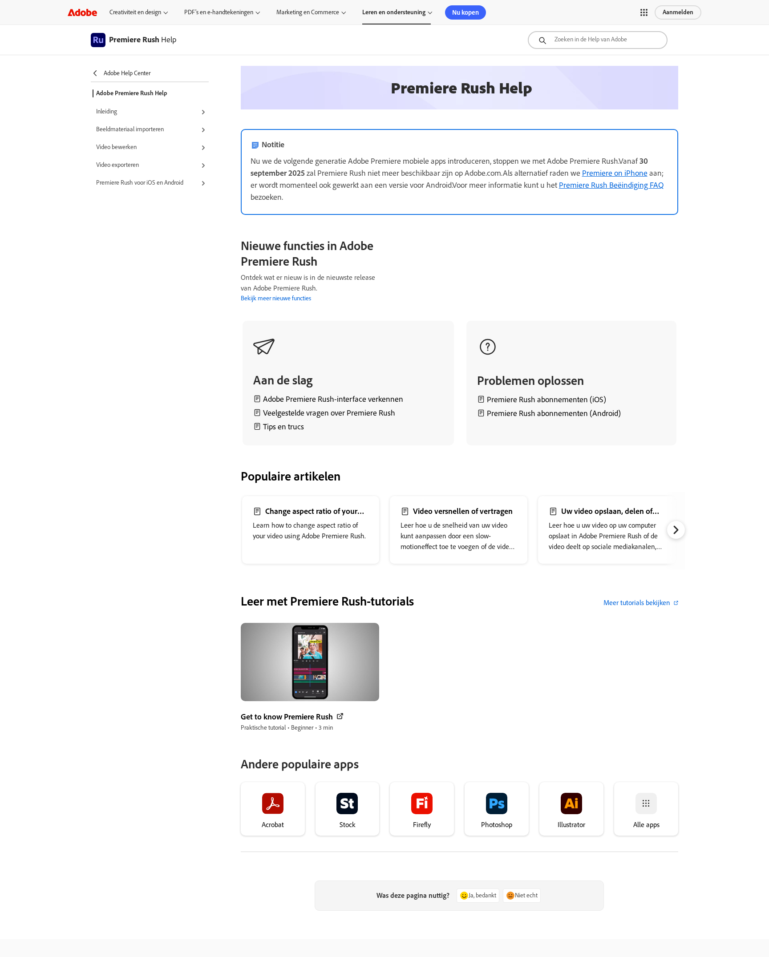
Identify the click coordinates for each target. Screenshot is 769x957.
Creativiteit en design (135, 12)
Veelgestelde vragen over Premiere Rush (329, 413)
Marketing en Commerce (307, 12)
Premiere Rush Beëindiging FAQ (611, 185)
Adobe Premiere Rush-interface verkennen (333, 399)
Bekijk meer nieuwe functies (276, 298)
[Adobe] (82, 12)
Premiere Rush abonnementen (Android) (554, 413)
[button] (644, 12)
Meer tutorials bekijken (636, 602)
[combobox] (598, 40)
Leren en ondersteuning (393, 12)
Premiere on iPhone (615, 173)
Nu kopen (465, 12)
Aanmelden (678, 12)
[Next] (676, 270)
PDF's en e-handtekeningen (218, 12)
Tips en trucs (283, 427)
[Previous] (392, 270)
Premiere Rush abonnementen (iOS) (546, 399)
